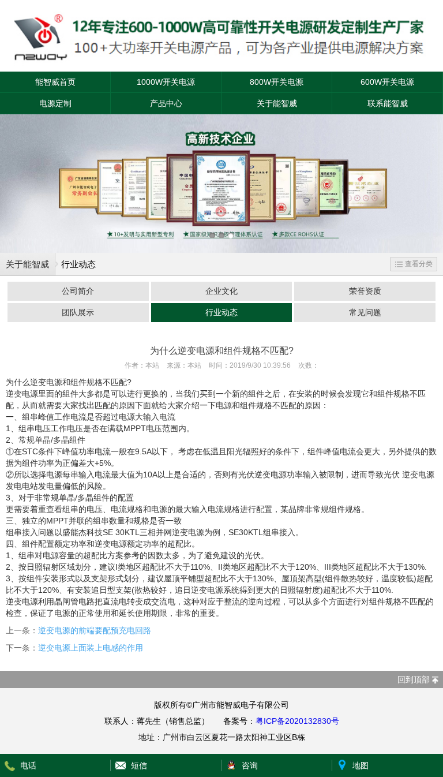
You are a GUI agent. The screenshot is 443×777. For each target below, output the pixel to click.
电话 (28, 765)
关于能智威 (277, 103)
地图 (360, 765)
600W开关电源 (387, 82)
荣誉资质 (365, 291)
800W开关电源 (276, 82)
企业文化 (221, 291)
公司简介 (78, 291)
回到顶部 (413, 679)
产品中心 (166, 103)
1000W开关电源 (166, 82)
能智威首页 (55, 82)
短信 (139, 765)
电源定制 (55, 103)
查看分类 (419, 264)
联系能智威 (387, 103)
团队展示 (78, 312)
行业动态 (221, 312)
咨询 (250, 765)
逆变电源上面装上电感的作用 (90, 647)
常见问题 (365, 312)
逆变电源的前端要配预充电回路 (94, 630)
